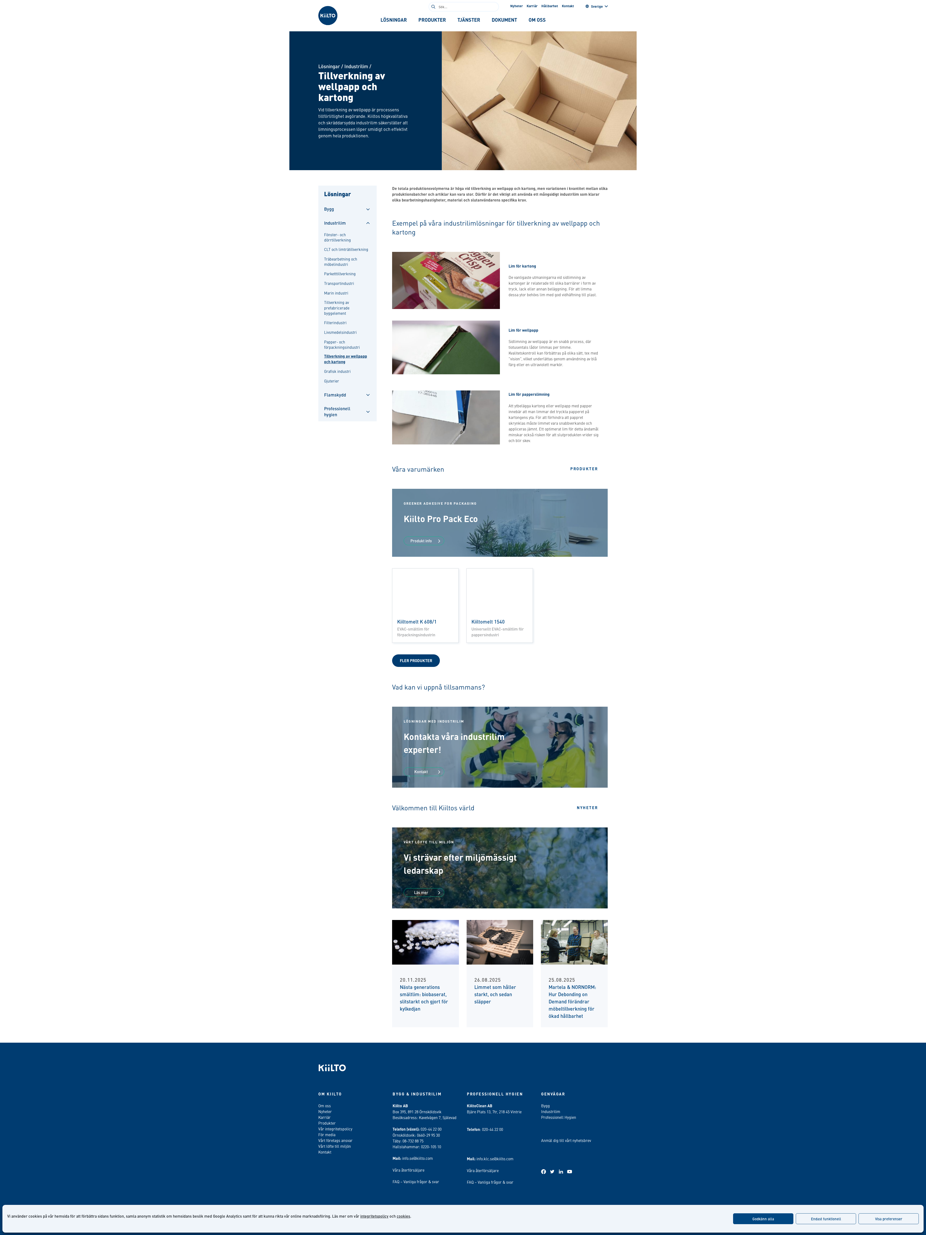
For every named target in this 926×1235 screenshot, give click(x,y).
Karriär (532, 5)
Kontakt (568, 5)
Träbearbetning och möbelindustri (340, 261)
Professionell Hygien (558, 1117)
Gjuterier (331, 380)
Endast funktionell (826, 1218)
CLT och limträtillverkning (346, 249)
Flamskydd (335, 395)
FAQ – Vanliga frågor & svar (416, 1181)
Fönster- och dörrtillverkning (337, 237)
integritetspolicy (374, 1216)
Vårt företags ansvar (335, 1140)
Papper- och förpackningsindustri (342, 344)
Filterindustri (335, 322)
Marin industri (336, 292)
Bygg (329, 209)
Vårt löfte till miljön (334, 1146)
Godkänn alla (763, 1218)
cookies (403, 1216)
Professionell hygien (337, 411)
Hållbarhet (549, 5)
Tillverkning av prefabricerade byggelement (336, 308)
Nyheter (516, 5)
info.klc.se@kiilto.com (495, 1158)
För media (326, 1134)
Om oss (324, 1105)
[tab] (394, 19)
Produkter (584, 468)
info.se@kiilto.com (417, 1158)
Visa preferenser (888, 1218)
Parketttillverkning (340, 273)
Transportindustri (339, 283)
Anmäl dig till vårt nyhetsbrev (566, 1140)
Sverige (597, 6)
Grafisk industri (337, 371)
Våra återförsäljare (408, 1170)
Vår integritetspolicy (335, 1128)
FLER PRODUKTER (416, 660)
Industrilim (356, 66)
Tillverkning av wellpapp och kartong (345, 359)
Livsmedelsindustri (340, 332)
